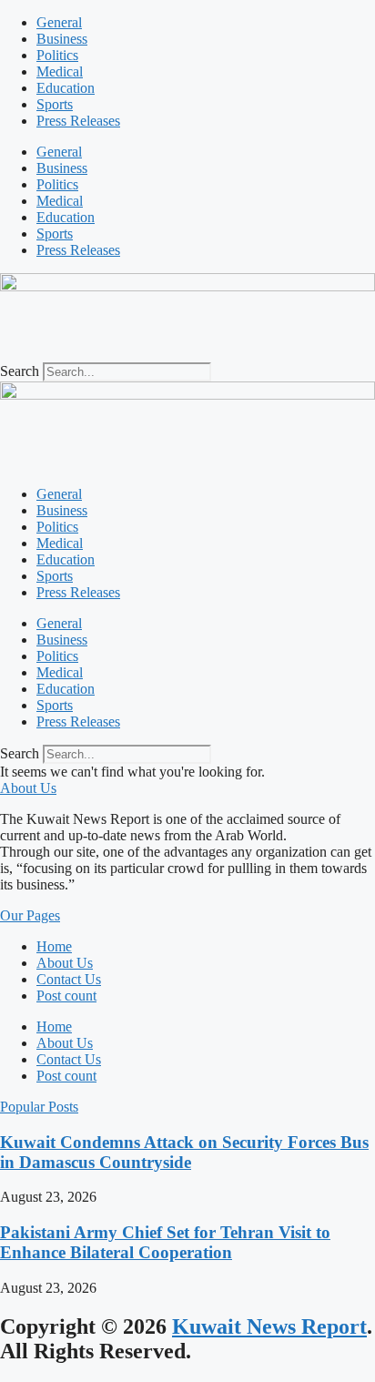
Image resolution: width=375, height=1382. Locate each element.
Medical (59, 71)
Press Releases (78, 120)
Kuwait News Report (269, 1326)
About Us (64, 962)
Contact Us (68, 979)
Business (61, 38)
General (59, 22)
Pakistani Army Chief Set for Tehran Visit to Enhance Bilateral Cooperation (165, 1242)
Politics (57, 55)
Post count (66, 995)
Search (19, 371)
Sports (54, 104)
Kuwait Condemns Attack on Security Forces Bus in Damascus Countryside (184, 1152)
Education (65, 88)
